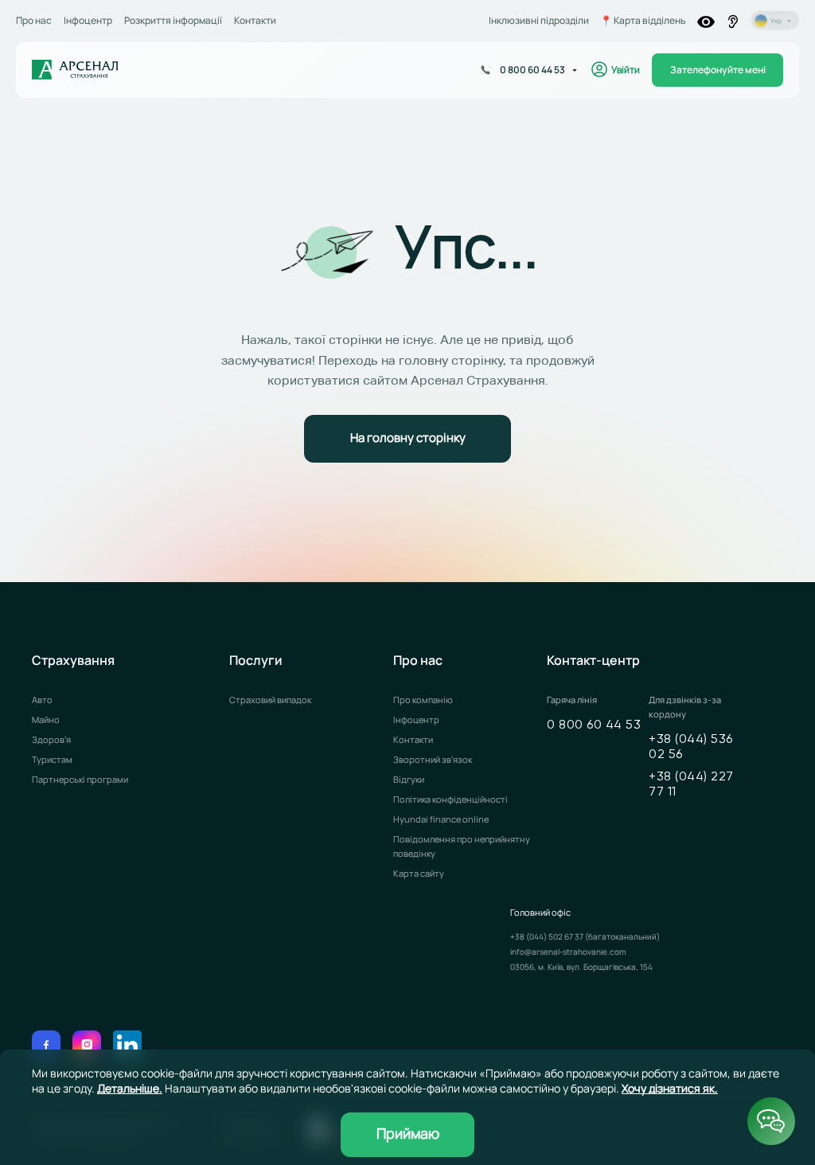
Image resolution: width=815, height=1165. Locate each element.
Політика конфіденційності (450, 799)
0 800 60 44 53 (594, 725)
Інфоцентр (88, 20)
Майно (46, 719)
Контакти (255, 20)
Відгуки (408, 779)
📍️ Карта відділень (643, 20)
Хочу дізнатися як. (670, 1088)
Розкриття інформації (173, 20)
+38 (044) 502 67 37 (547, 936)
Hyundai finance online (441, 819)
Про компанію (423, 700)
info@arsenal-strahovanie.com (568, 951)
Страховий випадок (270, 700)
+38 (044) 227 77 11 (691, 785)
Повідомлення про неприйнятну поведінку (461, 846)
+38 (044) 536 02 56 (691, 747)
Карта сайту (418, 873)
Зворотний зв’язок (432, 759)
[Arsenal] (75, 70)
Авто (42, 700)
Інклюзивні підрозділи (539, 20)
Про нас (34, 20)
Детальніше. (129, 1088)
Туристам (52, 759)
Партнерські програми (80, 779)
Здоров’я (51, 739)
